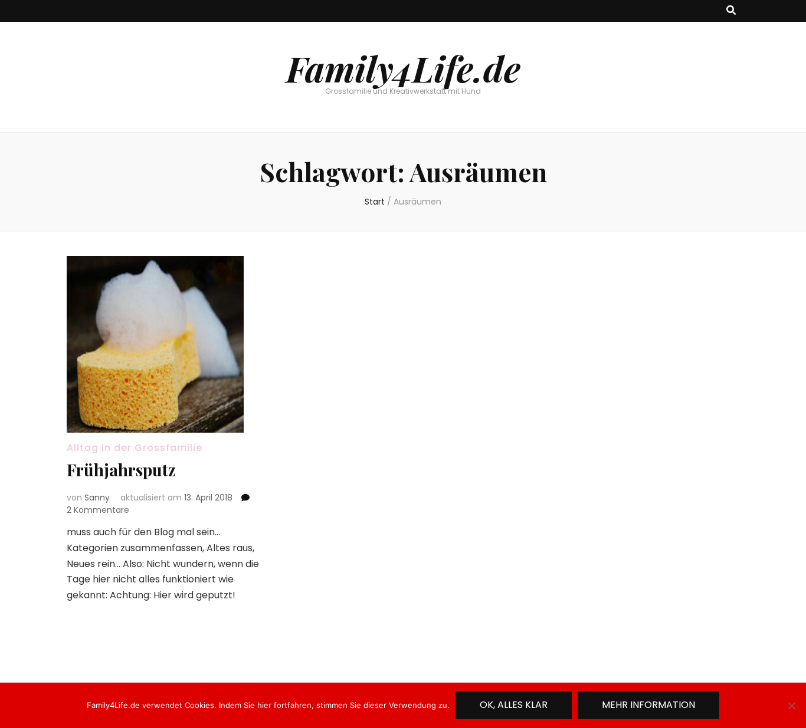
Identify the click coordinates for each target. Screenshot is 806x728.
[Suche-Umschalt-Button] (731, 11)
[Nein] (791, 705)
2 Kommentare (98, 510)
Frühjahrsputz (121, 469)
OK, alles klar (514, 704)
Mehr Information (648, 704)
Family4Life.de (403, 67)
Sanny (97, 497)
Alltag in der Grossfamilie (134, 447)
